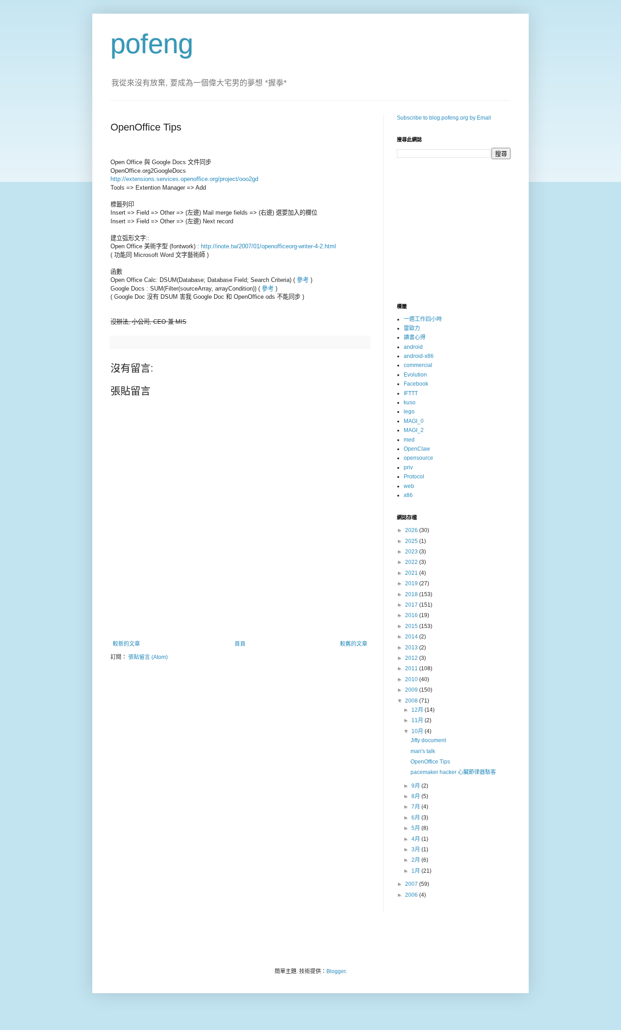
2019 (412, 583)
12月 (418, 710)
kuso (410, 402)
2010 (412, 679)
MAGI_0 (414, 421)
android (413, 347)
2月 (416, 860)
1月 (416, 871)
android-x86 (419, 356)
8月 (416, 796)
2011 (412, 668)
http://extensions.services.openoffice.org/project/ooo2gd (184, 179)
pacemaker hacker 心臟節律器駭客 (453, 772)
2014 (412, 636)
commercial (418, 365)
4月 (416, 839)
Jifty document (428, 740)
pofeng (151, 44)
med (409, 440)
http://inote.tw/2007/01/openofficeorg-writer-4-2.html (268, 246)
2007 (412, 884)
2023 (412, 551)
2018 (412, 594)
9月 (416, 786)
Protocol (414, 476)
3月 (416, 849)
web (409, 486)
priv (408, 467)
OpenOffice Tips (430, 762)
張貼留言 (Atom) (148, 657)
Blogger (336, 971)
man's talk (423, 751)
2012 (412, 658)
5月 (416, 828)
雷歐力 (412, 328)
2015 (412, 626)
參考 (303, 279)
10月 (418, 731)
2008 (412, 701)
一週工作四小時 (423, 319)
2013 (412, 647)
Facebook (416, 384)
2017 (412, 605)
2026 (412, 530)
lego (409, 411)
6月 (416, 817)
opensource (418, 458)
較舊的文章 (353, 644)
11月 (418, 720)
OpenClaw (417, 449)
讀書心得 (415, 337)
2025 (412, 541)
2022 (412, 562)
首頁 (240, 644)
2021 (412, 573)
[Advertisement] (240, 615)
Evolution (415, 375)
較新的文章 (126, 644)
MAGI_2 (414, 430)
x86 (408, 495)
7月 (416, 807)
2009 (412, 690)
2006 (412, 895)
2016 (412, 615)
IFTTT (411, 393)
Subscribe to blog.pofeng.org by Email (444, 118)
